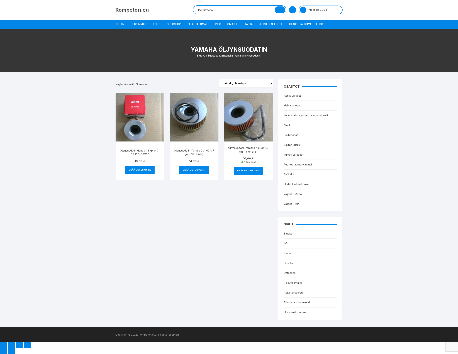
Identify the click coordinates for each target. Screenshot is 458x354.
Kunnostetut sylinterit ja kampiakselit (306, 115)
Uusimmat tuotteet (146, 24)
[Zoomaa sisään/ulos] (3, 345)
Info (218, 24)
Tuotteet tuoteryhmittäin (298, 164)
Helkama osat (292, 105)
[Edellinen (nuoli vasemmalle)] (3, 351)
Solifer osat (291, 135)
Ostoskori (174, 24)
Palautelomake (198, 24)
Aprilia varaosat (293, 95)
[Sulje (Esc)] (27, 345)
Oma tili (232, 24)
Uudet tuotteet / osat (297, 184)
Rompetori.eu (132, 10)
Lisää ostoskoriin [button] (140, 170)
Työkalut (289, 174)
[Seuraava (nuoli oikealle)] (11, 351)
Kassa (249, 24)
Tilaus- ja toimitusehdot (307, 24)
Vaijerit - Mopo (293, 194)
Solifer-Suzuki (292, 145)
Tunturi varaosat (293, 154)
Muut (287, 125)
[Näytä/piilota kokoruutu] (11, 345)
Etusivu (120, 24)
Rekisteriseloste (270, 24)
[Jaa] (19, 345)
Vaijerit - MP (291, 204)
